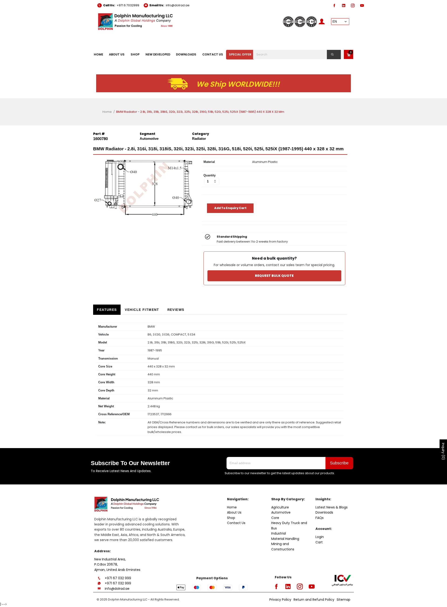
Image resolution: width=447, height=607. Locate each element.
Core (275, 517)
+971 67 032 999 (118, 578)
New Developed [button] (158, 54)
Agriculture (280, 507)
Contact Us (236, 523)
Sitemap (343, 599)
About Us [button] (117, 54)
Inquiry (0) (443, 451)
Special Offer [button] (240, 54)
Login (319, 537)
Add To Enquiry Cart (230, 208)
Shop (231, 517)
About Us (234, 512)
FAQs (319, 517)
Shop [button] (135, 54)
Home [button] (98, 54)
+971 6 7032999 (128, 5)
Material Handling (285, 538)
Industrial (278, 533)
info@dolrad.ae (178, 5)
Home (107, 112)
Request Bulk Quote (274, 275)
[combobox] (299, 54)
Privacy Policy (280, 599)
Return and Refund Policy (314, 599)
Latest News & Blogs (331, 507)
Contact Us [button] (212, 54)
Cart (319, 542)
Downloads (324, 512)
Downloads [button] (186, 54)
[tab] (107, 310)
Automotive (281, 512)
